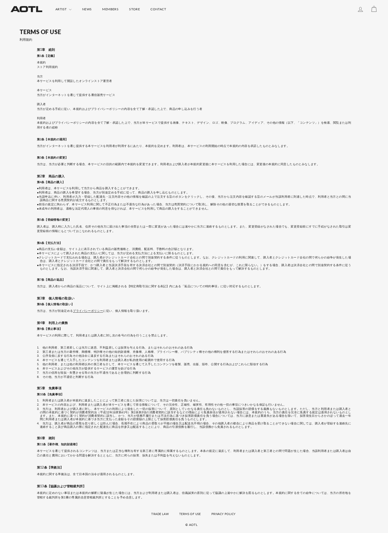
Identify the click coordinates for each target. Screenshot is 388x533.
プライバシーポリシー (88, 310)
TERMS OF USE (190, 514)
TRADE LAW (160, 514)
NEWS (87, 9)
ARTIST (61, 9)
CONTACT (158, 9)
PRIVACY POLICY (223, 514)
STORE (134, 9)
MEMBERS (110, 9)
